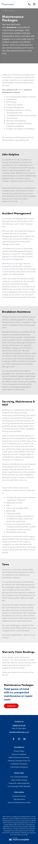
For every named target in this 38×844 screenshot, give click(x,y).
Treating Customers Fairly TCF (19, 760)
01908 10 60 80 (19, 725)
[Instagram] (19, 739)
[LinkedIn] (24, 739)
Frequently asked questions (19, 783)
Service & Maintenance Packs (19, 802)
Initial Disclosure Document (19, 757)
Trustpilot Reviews (19, 796)
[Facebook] (13, 739)
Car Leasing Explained (19, 776)
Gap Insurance (19, 799)
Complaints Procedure (19, 764)
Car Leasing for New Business (19, 786)
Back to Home (9, 10)
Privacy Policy (19, 751)
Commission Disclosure (19, 767)
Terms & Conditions (19, 754)
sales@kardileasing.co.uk (19, 732)
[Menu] (34, 4)
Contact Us (11, 706)
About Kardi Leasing (19, 780)
